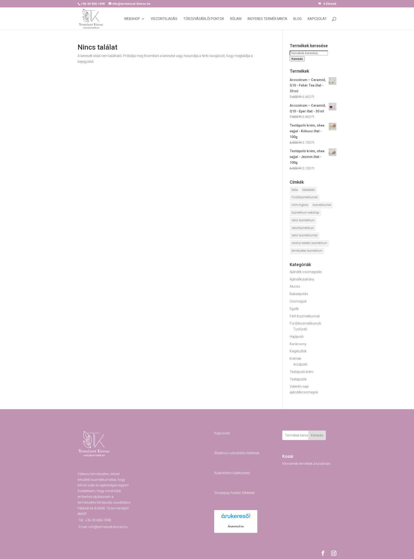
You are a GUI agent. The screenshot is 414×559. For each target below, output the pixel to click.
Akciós (295, 286)
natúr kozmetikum (303, 220)
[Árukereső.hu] (235, 519)
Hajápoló (297, 336)
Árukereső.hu (236, 526)
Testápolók (298, 379)
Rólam (236, 19)
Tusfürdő (300, 329)
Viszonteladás (164, 19)
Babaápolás (299, 294)
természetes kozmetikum (307, 250)
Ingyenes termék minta (267, 19)
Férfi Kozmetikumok (305, 316)
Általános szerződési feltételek (236, 453)
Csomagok (298, 301)
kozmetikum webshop (305, 212)
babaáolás (308, 190)
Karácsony (298, 344)
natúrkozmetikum (303, 228)
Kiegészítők (298, 351)
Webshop (132, 19)
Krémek (295, 359)
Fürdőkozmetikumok (305, 197)
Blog (297, 19)
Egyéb (294, 309)
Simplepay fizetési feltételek (234, 493)
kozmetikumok (322, 205)
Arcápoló (300, 364)
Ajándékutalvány (302, 279)
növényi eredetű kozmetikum (309, 243)
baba (295, 190)
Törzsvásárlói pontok (203, 19)
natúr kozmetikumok (304, 235)
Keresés (297, 59)
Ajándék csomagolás (306, 272)
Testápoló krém (301, 372)
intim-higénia (300, 205)
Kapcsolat (317, 19)
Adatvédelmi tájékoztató (232, 473)
